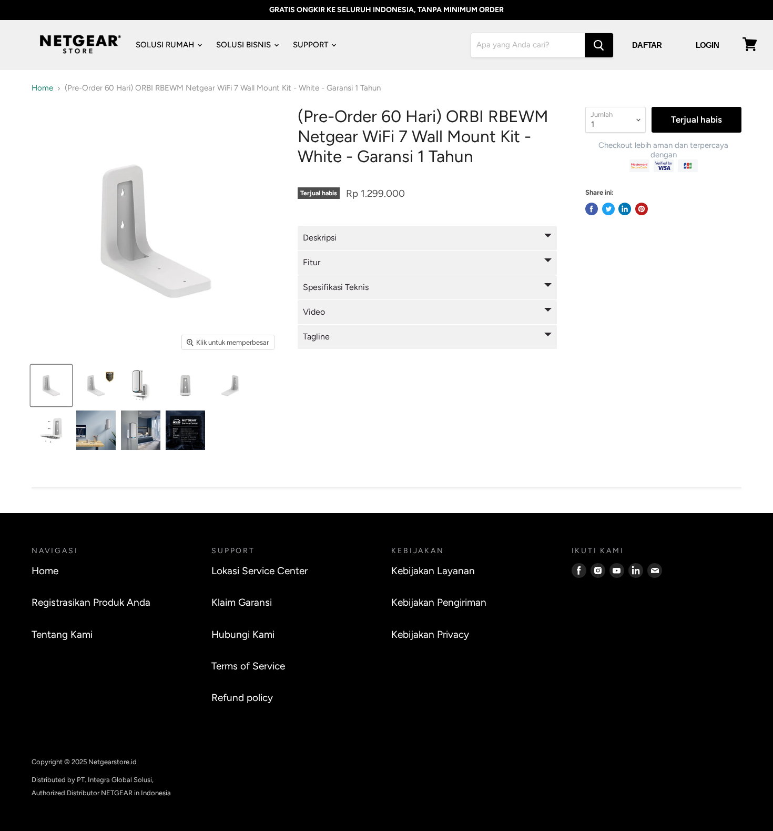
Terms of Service (248, 666)
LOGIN (707, 45)
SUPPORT (311, 44)
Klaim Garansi (241, 602)
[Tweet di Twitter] (608, 209)
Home (42, 88)
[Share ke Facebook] (591, 209)
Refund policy (242, 698)
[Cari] (599, 45)
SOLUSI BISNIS (244, 44)
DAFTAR (647, 45)
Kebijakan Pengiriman (438, 602)
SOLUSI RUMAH (166, 44)
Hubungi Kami (242, 634)
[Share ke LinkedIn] (624, 209)
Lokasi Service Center (259, 571)
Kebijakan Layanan (433, 571)
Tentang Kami (62, 634)
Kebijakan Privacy (430, 634)
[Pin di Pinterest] (641, 209)
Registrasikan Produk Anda (91, 602)
